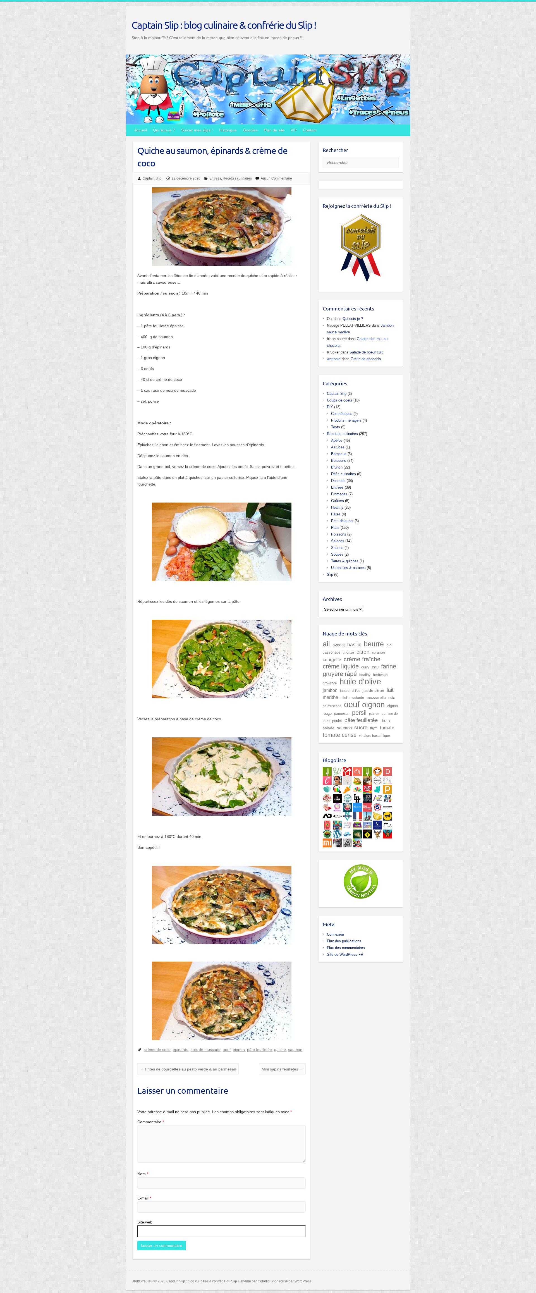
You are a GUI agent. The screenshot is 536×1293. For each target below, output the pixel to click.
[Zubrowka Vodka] (327, 833)
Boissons (338, 460)
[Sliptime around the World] (367, 815)
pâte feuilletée (259, 1049)
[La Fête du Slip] (377, 815)
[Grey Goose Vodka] (377, 824)
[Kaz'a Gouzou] (387, 833)
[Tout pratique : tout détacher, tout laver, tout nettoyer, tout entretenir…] (367, 806)
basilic (354, 644)
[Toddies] (367, 824)
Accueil (140, 130)
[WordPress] (337, 833)
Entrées (215, 178)
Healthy (337, 507)
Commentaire (150, 1122)
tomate (387, 727)
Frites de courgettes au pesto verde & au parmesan (188, 1069)
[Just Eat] (367, 788)
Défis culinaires (343, 474)
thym (373, 728)
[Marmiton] (357, 770)
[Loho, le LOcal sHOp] (367, 797)
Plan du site (274, 130)
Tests (335, 427)
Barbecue (338, 454)
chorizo (348, 652)
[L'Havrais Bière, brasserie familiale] (347, 797)
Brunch (337, 467)
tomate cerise (339, 735)
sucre (361, 727)
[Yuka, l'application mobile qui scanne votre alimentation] (347, 788)
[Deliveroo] (377, 788)
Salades (337, 541)
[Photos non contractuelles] (357, 779)
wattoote (334, 359)
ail (326, 644)
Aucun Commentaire (276, 178)
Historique (228, 130)
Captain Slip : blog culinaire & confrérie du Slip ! (223, 25)
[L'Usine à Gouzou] (377, 833)
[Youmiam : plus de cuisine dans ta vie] (347, 770)
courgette (332, 659)
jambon (330, 690)
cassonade (331, 652)
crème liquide (341, 666)
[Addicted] (327, 815)
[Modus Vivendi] (347, 815)
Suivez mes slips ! (197, 130)
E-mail (144, 1198)
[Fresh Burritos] (327, 797)
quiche (280, 1049)
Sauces (337, 548)
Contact (310, 130)
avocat (338, 645)
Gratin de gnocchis (366, 359)
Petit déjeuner (342, 521)
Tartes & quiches (344, 561)
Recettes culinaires (237, 178)
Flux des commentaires (346, 948)
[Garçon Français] (357, 815)
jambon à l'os (350, 690)
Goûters (337, 501)
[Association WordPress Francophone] (347, 833)
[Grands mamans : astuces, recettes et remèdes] (337, 806)
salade (328, 728)
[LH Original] (357, 797)
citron (363, 652)
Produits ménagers (346, 420)
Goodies (250, 130)
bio (389, 645)
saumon (295, 1049)
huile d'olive (360, 681)
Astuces (337, 447)
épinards (180, 1049)
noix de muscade (205, 1049)
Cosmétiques (341, 414)
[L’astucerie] (357, 806)
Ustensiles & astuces (348, 568)
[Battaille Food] (347, 779)
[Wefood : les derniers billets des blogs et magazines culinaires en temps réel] (327, 770)
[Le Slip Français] (377, 806)
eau (375, 667)
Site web (144, 1222)
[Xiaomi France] (327, 842)
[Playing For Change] (367, 833)
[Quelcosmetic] (387, 797)
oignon (239, 1049)
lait (390, 690)
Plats (335, 527)
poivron (374, 713)
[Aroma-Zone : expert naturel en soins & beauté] (377, 797)
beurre (374, 644)
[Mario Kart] (357, 842)
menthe (330, 697)
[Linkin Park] (347, 842)
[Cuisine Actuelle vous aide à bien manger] (367, 770)
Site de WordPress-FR (345, 954)
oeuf (227, 1049)
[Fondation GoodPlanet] (357, 833)
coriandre (378, 652)
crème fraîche (362, 659)
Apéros (337, 440)
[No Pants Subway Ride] (387, 815)
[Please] (387, 788)
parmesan (342, 713)
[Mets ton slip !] (327, 824)
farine (388, 666)
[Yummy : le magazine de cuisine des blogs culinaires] (337, 770)
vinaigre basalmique (374, 735)
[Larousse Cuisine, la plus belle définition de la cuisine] (387, 779)
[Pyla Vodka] (387, 824)
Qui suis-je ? (164, 130)
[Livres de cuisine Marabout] (377, 779)
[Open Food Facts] (337, 788)
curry (365, 667)
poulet (337, 721)
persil (359, 712)
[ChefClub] (327, 779)
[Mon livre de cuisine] (337, 779)
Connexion (335, 934)
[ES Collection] (337, 815)
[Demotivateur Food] (387, 770)
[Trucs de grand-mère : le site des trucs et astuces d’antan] (347, 806)
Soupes (337, 554)
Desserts (338, 481)
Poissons (338, 534)
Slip (330, 574)
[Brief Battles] (337, 824)
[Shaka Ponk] (337, 842)
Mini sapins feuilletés (282, 1069)
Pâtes (336, 514)
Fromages (339, 494)
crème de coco (157, 1049)
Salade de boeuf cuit (366, 352)
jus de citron (373, 690)
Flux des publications (344, 941)
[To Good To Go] (327, 788)
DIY (330, 407)
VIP (294, 130)
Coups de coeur (339, 400)
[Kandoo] (357, 824)
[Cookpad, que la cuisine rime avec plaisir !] (377, 770)
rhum (385, 720)
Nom (142, 1174)
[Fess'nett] (347, 824)
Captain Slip (152, 178)
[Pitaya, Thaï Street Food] (337, 797)
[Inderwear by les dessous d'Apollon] (387, 806)
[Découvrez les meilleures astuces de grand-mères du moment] (327, 806)
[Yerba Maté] (367, 779)
